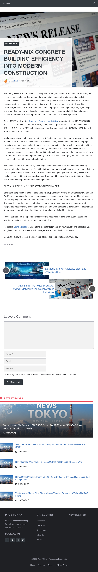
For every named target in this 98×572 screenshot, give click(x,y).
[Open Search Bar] (94, 3)
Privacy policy (62, 565)
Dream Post (13, 81)
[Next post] (92, 289)
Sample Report (20, 227)
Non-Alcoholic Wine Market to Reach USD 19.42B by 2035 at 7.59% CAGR (49, 462)
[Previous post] (6, 270)
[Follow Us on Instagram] (18, 540)
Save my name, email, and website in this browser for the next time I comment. (42, 374)
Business (11, 43)
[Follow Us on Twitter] (12, 540)
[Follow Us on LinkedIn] (23, 540)
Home (32, 565)
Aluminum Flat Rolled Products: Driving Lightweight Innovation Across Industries (33, 289)
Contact (51, 565)
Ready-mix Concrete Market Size (43, 121)
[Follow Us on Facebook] (7, 540)
